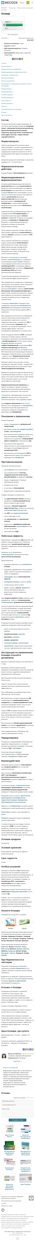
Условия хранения (7, 97)
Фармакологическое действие (11, 69)
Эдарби (4, 955)
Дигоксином (25, 796)
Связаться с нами (6, 1206)
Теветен (12, 953)
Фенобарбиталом (19, 798)
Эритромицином (7, 802)
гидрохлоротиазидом (9, 800)
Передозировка (6, 89)
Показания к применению (9, 75)
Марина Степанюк (27, 1054)
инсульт (14, 436)
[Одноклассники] (15, 59)
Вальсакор (5, 949)
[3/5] (5, 38)
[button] (32, 922)
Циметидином (6, 798)
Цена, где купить (6, 115)
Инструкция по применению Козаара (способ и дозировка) (16, 85)
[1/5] (2, 38)
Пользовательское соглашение (11, 1201)
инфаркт (21, 436)
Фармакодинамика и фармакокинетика (13, 72)
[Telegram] (17, 59)
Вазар (24, 947)
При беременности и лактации (11, 109)
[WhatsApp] (22, 59)
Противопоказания (7, 78)
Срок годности (6, 100)
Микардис (5, 953)
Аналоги (4, 106)
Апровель (17, 947)
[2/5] (3, 38)
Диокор (26, 949)
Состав (3, 63)
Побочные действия (7, 81)
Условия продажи (7, 95)
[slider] (30, 1097)
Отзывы (3, 112)
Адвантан (4, 947)
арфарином (23, 800)
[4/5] (6, 38)
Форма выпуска (6, 66)
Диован (20, 949)
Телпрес (10, 928)
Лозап (10, 938)
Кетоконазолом (20, 802)
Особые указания (6, 103)
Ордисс (24, 928)
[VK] (3, 1210)
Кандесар (11, 951)
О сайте (3, 1203)
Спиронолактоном (22, 785)
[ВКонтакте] (13, 59)
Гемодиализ (12, 756)
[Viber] (20, 59)
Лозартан (4, 343)
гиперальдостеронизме (18, 891)
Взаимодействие (6, 92)
